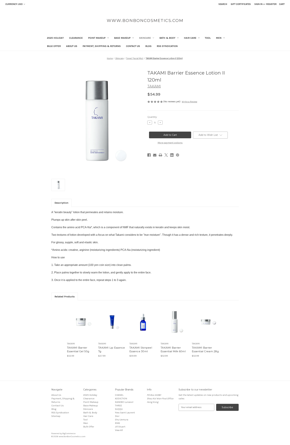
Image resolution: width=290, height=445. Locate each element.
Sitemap (55, 416)
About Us (71, 46)
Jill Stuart (120, 426)
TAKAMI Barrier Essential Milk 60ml (173, 349)
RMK (117, 423)
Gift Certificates (241, 4)
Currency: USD (14, 4)
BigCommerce (69, 433)
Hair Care (190, 37)
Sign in (258, 4)
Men (219, 37)
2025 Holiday (55, 37)
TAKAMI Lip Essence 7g (111, 349)
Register (271, 4)
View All (119, 430)
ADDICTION (121, 398)
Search (223, 4)
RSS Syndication (167, 46)
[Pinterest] (177, 155)
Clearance (76, 37)
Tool (208, 37)
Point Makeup (97, 37)
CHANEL (119, 395)
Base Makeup (122, 37)
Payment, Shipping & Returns (102, 46)
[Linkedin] (172, 155)
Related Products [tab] (65, 296)
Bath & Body (167, 37)
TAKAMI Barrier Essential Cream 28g (205, 349)
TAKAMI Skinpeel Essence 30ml (140, 349)
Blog (148, 46)
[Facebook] (149, 155)
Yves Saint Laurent (125, 412)
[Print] (160, 155)
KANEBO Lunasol (124, 402)
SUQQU (119, 409)
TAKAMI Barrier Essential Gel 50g (78, 349)
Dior (117, 416)
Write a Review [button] (189, 101)
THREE (118, 405)
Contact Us (133, 46)
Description (61, 202)
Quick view (81, 319)
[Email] (154, 155)
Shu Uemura (121, 419)
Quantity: (152, 117)
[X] (166, 155)
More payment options (170, 142)
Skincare (145, 37)
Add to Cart (81, 325)
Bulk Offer (54, 46)
